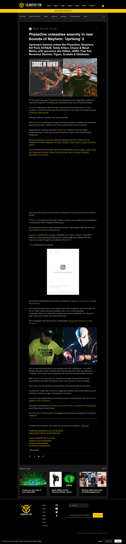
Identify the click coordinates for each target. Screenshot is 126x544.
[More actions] (96, 29)
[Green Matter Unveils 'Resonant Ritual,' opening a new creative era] (63, 479)
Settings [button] (100, 541)
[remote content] (63, 183)
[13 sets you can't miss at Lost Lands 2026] (33, 479)
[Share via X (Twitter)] (34, 456)
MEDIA (44, 519)
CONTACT (45, 526)
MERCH (44, 515)
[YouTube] (56, 508)
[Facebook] (56, 515)
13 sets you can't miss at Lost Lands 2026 (31, 491)
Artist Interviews (34, 16)
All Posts (22, 16)
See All (104, 468)
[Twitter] (56, 512)
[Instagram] (56, 505)
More (85, 16)
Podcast (63, 16)
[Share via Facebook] (30, 456)
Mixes (46, 16)
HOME (44, 505)
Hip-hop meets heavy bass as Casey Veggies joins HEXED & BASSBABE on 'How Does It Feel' (92, 491)
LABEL (43, 512)
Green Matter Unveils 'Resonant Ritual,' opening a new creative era (63, 491)
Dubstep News (75, 16)
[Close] (124, 541)
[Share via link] (43, 456)
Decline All (109, 541)
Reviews (54, 16)
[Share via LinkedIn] (39, 456)
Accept (118, 541)
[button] (103, 5)
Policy (39, 541)
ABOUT (44, 509)
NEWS (44, 522)
